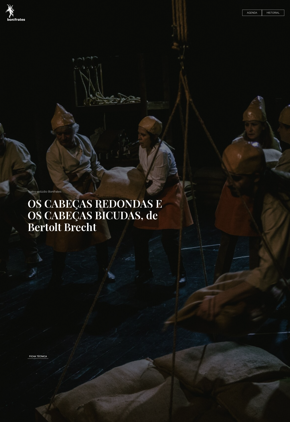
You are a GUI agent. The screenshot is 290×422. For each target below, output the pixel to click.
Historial (273, 12)
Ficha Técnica (38, 356)
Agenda (252, 12)
